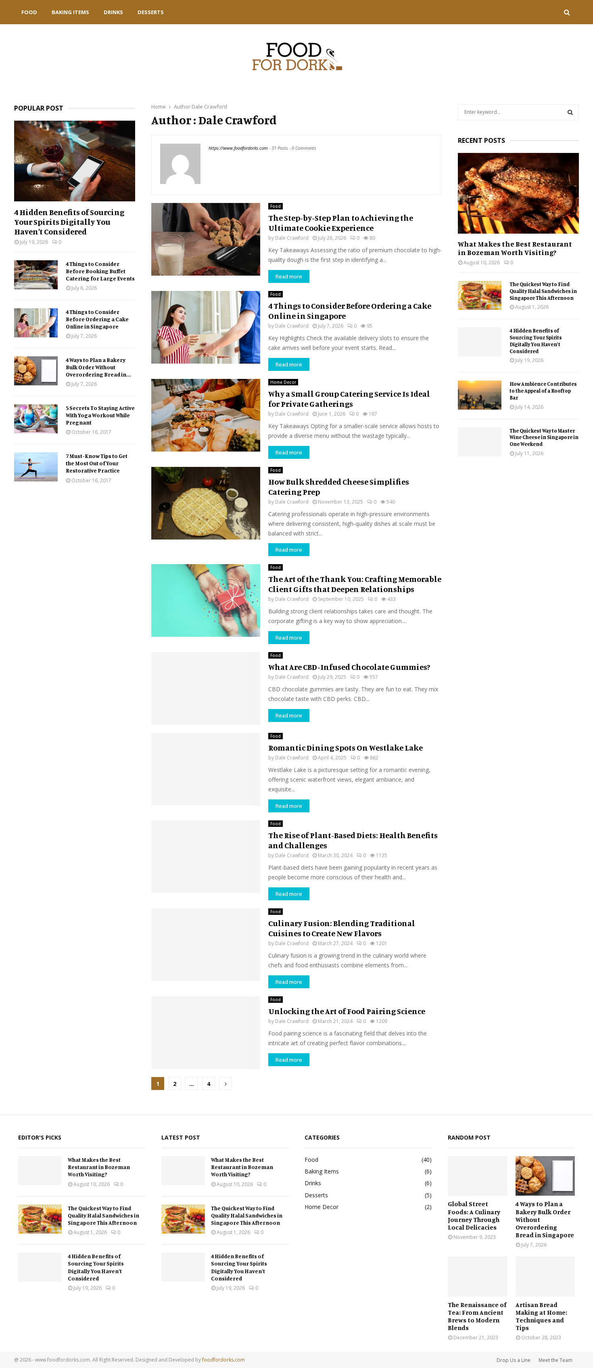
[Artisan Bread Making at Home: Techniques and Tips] (545, 1276)
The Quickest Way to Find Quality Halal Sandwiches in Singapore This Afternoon (543, 291)
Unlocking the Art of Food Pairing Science (346, 1011)
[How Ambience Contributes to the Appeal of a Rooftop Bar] (479, 395)
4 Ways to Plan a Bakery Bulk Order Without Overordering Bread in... (98, 367)
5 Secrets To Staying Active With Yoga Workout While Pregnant (100, 415)
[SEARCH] (570, 112)
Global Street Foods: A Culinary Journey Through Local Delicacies (474, 1215)
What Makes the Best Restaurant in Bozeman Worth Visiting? (515, 248)
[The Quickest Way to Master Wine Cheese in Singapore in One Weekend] (479, 441)
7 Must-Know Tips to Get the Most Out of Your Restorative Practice (96, 463)
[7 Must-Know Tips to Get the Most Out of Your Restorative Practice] (36, 466)
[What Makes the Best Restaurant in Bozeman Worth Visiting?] (518, 193)
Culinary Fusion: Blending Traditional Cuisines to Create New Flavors (341, 928)
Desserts (151, 12)
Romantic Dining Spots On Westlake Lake (345, 748)
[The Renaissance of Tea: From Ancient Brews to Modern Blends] (477, 1276)
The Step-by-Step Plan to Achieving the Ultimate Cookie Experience (340, 223)
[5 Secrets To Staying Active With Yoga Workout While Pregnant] (36, 418)
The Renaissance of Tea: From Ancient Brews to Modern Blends (477, 1316)
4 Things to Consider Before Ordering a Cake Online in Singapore (97, 319)
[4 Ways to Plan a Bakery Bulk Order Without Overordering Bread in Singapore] (36, 370)
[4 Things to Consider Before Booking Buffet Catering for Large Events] (36, 274)
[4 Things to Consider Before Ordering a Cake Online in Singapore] (36, 322)
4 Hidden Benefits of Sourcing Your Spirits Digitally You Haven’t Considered (69, 221)
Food (29, 12)
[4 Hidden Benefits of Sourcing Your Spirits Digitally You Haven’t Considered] (74, 161)
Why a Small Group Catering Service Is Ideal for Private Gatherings (349, 399)
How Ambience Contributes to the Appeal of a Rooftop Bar (543, 391)
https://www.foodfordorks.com (238, 148)
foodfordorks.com (223, 1359)
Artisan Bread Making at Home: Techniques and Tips (541, 1316)
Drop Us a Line (513, 1360)
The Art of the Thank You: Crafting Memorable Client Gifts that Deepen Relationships (354, 584)
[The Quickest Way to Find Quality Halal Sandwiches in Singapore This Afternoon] (479, 295)
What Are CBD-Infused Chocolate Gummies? (349, 667)
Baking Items (70, 12)
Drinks (113, 12)
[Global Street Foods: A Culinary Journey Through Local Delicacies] (477, 1176)
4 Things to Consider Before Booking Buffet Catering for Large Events (100, 271)
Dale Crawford (209, 106)
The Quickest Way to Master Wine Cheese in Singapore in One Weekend (543, 437)
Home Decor (283, 382)
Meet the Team (555, 1360)
